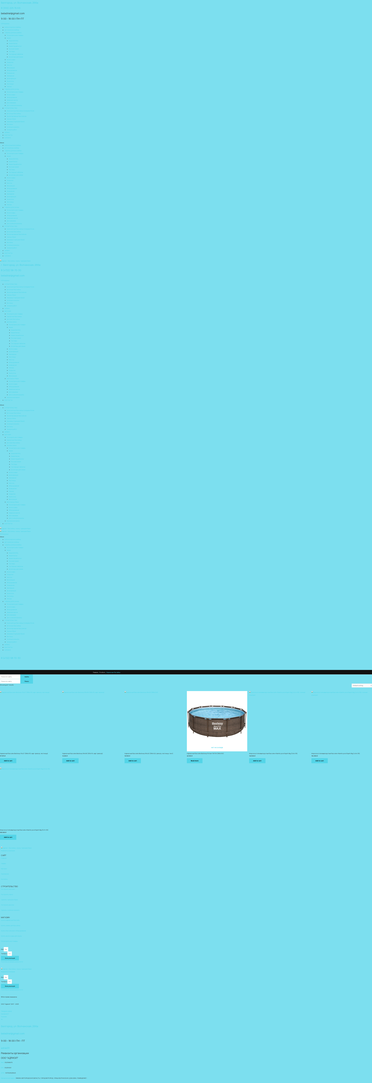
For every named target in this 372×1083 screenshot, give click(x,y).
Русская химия (14, 49)
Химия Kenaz (13, 43)
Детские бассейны (13, 319)
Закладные (10, 76)
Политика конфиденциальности (12, 962)
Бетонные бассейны (14, 114)
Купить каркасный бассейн (10, 920)
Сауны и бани (11, 119)
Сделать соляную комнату (10, 910)
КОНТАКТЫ (8, 135)
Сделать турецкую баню (9, 900)
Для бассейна (11, 322)
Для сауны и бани (13, 379)
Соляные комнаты (13, 127)
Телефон (4, 954)
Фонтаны (10, 124)
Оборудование (12, 70)
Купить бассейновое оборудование (13, 931)
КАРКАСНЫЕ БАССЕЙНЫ (12, 27)
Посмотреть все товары (15, 35)
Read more (194, 761)
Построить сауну (7, 894)
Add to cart (8, 761)
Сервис (3, 863)
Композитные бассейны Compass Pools (20, 111)
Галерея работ (12, 130)
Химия (9, 38)
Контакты (4, 879)
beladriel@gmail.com (13, 275)
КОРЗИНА (7, 138)
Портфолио (5, 874)
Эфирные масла (12, 100)
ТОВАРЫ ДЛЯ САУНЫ (11, 89)
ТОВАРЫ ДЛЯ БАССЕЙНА (13, 33)
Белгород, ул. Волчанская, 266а (19, 2)
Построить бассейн (8, 889)
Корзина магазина (13, 397)
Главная (3, 858)
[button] (186, 142)
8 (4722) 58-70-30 (11, 270)
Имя (2, 949)
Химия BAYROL (13, 41)
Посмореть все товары (15, 314)
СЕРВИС (7, 132)
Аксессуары (11, 60)
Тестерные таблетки (16, 54)
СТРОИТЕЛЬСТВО (10, 108)
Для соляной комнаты (14, 105)
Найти (27, 677)
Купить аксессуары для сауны (11, 936)
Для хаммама (11, 103)
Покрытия (10, 62)
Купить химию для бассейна (10, 925)
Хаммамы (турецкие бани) (16, 122)
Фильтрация (11, 68)
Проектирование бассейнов (16, 116)
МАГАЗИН (7, 311)
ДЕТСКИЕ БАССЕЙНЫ (11, 30)
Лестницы (10, 84)
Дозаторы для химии (16, 57)
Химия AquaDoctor (15, 46)
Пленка (9, 86)
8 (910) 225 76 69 (10, 8)
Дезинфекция (11, 78)
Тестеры (12, 51)
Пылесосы (10, 81)
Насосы (9, 65)
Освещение (11, 73)
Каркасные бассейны (14, 316)
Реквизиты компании (8, 851)
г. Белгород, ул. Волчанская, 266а (20, 265)
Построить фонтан (7, 905)
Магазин (4, 869)
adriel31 (5, 1048)
